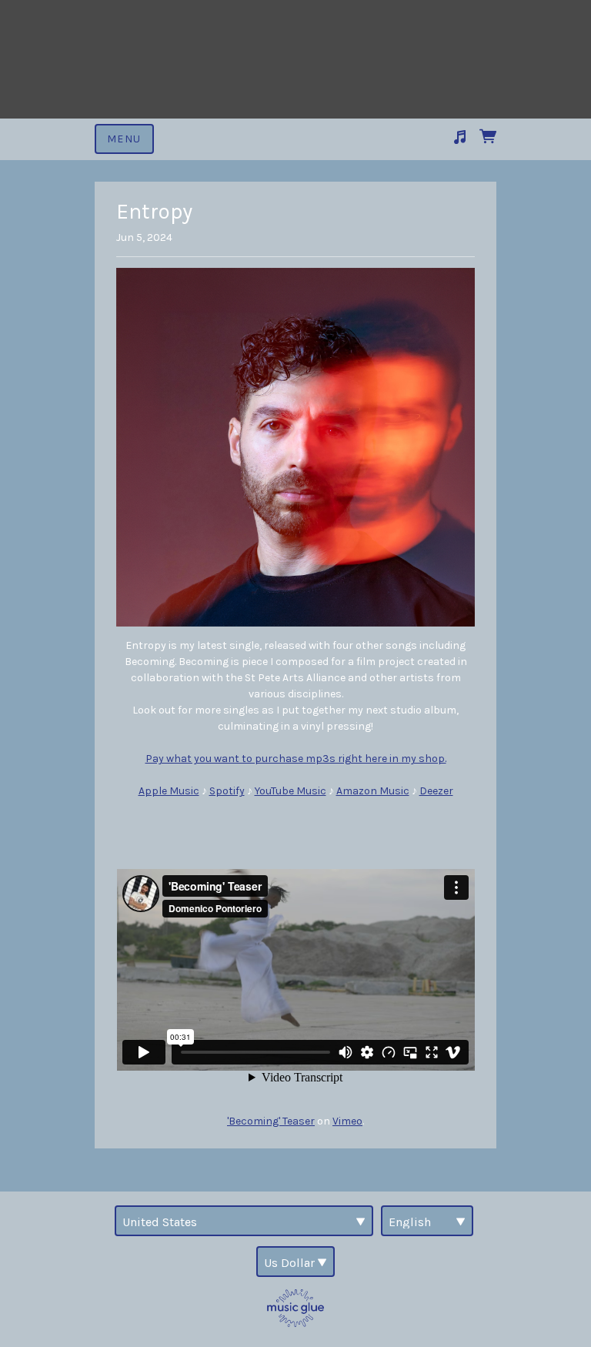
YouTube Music (290, 790)
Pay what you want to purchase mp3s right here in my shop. (295, 758)
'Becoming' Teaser (271, 1121)
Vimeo (347, 1121)
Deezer (436, 790)
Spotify (227, 790)
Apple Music (169, 790)
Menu (124, 138)
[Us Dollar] (295, 1261)
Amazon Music (372, 790)
